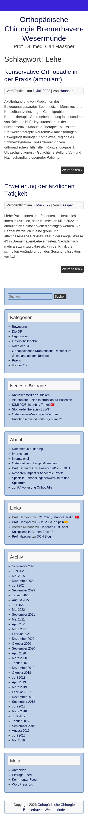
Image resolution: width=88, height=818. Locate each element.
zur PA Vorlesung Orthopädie (32, 487)
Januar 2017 (20, 721)
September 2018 (23, 701)
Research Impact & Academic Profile (37, 473)
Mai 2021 (18, 619)
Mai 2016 (18, 740)
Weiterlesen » (73, 171)
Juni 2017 (18, 716)
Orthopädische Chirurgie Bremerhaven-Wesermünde (44, 28)
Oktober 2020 (21, 643)
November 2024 (23, 581)
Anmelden (19, 770)
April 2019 (19, 682)
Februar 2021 (21, 634)
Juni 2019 (18, 677)
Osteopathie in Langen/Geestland (35, 463)
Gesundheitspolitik (25, 341)
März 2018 (19, 711)
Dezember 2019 (23, 668)
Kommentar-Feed (24, 779)
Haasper (66, 91)
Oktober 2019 (21, 672)
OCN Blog (44, 536)
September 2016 (23, 726)
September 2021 (23, 614)
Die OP (17, 331)
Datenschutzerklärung (27, 449)
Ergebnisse (20, 336)
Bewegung (19, 326)
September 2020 (23, 648)
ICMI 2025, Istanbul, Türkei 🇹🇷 (33, 404)
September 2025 (23, 566)
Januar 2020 (20, 663)
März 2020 (19, 658)
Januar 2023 (20, 595)
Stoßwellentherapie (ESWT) (31, 409)
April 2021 (19, 624)
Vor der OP (20, 365)
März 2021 (19, 629)
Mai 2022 (18, 609)
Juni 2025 (18, 571)
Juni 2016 (18, 735)
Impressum (20, 453)
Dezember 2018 (23, 697)
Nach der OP (21, 346)
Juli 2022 (18, 605)
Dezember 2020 (23, 638)
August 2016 (20, 730)
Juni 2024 (18, 585)
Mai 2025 (18, 576)
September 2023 (23, 590)
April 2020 (19, 653)
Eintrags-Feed (22, 775)
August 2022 (20, 600)
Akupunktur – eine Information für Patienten (42, 400)
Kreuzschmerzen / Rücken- (31, 395)
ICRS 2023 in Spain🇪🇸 (52, 522)
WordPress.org (22, 784)
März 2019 (19, 687)
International (20, 458)
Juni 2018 (18, 706)
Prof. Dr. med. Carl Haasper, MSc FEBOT (41, 468)
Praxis (16, 360)
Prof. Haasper (21, 522)
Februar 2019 (21, 692)
